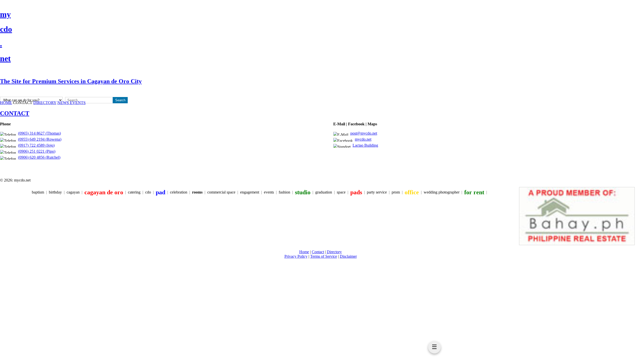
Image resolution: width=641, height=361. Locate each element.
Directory (334, 252)
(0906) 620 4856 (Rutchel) (39, 157)
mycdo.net (363, 139)
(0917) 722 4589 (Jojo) (36, 145)
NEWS (63, 103)
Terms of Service (323, 256)
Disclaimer (348, 256)
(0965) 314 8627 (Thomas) (39, 133)
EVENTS (78, 103)
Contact (318, 252)
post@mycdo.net (363, 133)
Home (304, 252)
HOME (6, 103)
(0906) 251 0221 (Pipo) (36, 151)
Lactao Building (365, 145)
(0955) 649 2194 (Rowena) (39, 139)
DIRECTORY (44, 103)
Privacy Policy (295, 256)
